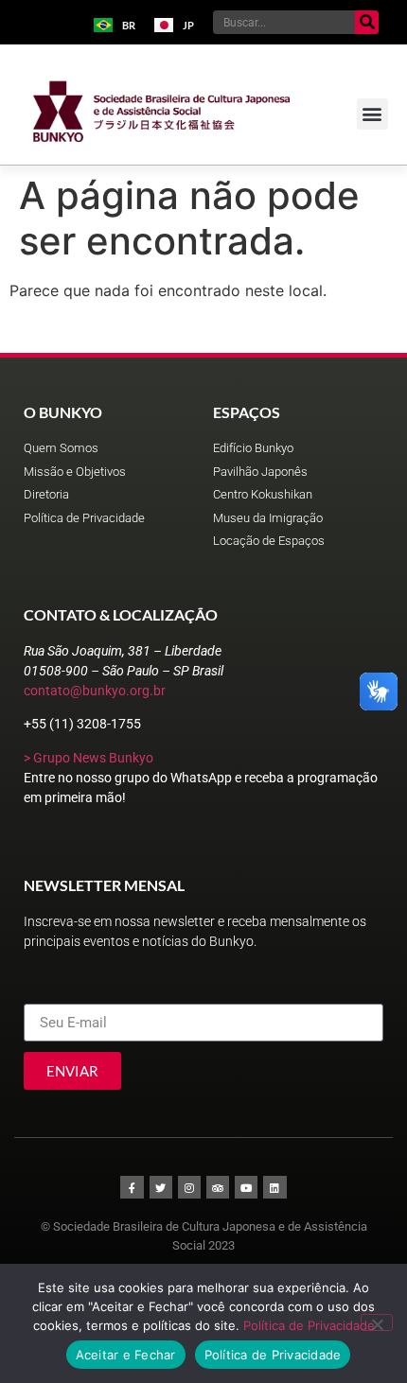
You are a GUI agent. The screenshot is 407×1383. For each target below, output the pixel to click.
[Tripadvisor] (217, 1187)
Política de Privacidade (309, 1325)
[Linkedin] (274, 1187)
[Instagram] (189, 1187)
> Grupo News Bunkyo (88, 757)
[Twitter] (161, 1187)
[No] (377, 1322)
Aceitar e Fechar (126, 1354)
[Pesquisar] (367, 22)
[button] (372, 114)
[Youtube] (246, 1187)
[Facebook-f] (131, 1187)
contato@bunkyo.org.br (95, 690)
